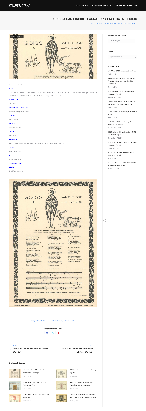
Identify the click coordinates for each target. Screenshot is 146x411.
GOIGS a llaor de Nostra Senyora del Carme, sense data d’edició (122, 143)
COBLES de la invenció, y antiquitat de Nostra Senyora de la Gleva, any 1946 (83, 396)
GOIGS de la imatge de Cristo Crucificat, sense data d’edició (121, 92)
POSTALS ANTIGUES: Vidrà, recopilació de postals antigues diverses (122, 164)
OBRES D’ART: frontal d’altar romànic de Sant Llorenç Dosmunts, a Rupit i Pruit (121, 103)
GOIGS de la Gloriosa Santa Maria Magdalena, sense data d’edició (81, 383)
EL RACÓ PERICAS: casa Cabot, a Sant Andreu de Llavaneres (120, 123)
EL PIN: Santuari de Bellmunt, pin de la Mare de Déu (122, 113)
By (57, 321)
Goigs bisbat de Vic (17, 37)
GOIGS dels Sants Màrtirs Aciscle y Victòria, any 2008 (35, 383)
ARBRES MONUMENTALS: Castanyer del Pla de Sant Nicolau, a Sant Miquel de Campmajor (121, 81)
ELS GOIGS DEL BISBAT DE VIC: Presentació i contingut (34, 371)
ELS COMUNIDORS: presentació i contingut (122, 71)
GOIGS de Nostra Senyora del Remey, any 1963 (83, 371)
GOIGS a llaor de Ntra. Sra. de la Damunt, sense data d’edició (121, 154)
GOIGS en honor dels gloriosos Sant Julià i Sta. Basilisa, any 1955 (122, 133)
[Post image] (15, 373)
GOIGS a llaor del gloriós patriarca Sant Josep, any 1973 (36, 396)
